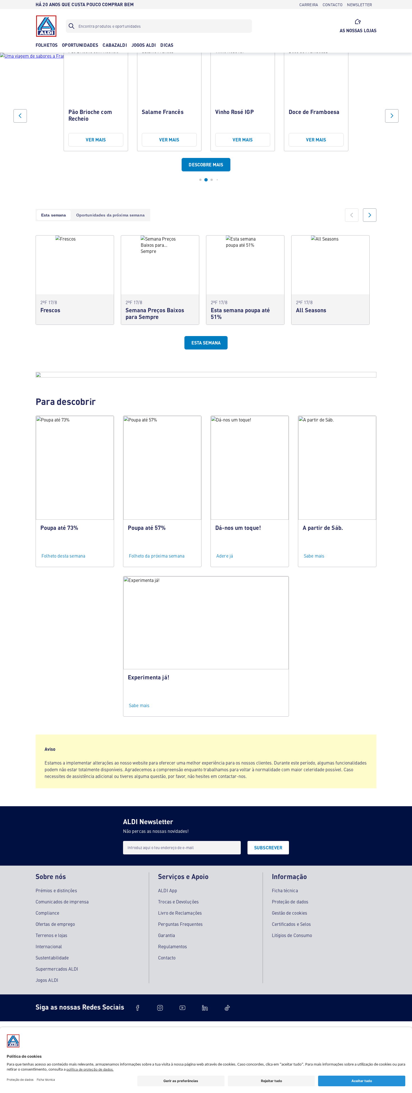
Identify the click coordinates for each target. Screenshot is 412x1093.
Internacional (49, 946)
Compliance (47, 913)
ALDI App (167, 890)
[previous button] (20, 116)
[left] (351, 215)
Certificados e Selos (291, 924)
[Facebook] (137, 1008)
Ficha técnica (285, 890)
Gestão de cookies (289, 913)
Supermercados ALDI (57, 969)
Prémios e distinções (56, 890)
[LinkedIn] (205, 1008)
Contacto (166, 957)
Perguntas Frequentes (180, 924)
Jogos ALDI (47, 980)
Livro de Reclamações (180, 913)
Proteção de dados (290, 901)
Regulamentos (172, 946)
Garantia (166, 935)
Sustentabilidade (52, 957)
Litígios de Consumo (292, 935)
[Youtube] (182, 1008)
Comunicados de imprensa (62, 901)
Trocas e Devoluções (178, 901)
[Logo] (46, 26)
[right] (369, 215)
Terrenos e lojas (51, 935)
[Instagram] (160, 1008)
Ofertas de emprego (55, 924)
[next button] (392, 116)
